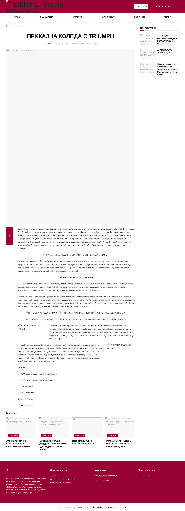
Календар (140, 17)
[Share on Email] (9, 242)
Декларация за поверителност (64, 479)
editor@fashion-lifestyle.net (105, 475)
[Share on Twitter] (9, 236)
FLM (49, 44)
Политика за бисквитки (60, 482)
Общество (108, 17)
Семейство (112, 435)
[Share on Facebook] (9, 230)
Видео (167, 17)
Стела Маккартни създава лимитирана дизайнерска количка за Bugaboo (118, 444)
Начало (8, 26)
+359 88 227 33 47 (101, 480)
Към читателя (163, 6)
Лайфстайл (46, 17)
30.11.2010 (58, 44)
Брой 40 (28, 405)
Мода (17, 17)
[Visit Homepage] (49, 6)
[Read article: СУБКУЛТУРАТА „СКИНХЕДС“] (147, 54)
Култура (77, 17)
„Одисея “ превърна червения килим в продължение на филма (18, 444)
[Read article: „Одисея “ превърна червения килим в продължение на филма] (21, 427)
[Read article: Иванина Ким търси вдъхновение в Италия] (87, 427)
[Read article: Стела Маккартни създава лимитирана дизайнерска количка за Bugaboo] (120, 427)
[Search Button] (178, 6)
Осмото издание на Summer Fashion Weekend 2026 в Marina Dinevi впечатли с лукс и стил (167, 69)
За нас (53, 475)
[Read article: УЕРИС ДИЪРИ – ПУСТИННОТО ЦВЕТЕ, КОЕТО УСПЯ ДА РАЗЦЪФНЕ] (147, 39)
